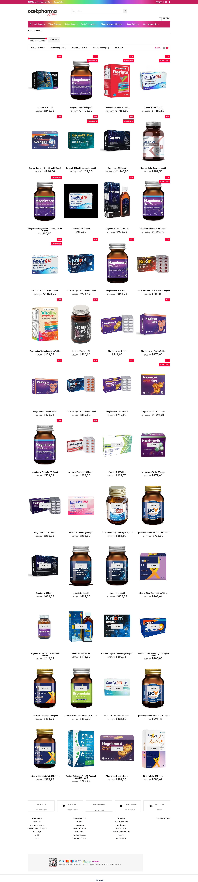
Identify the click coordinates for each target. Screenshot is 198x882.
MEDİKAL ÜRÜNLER (80, 835)
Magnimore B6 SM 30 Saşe (153, 472)
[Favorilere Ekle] (45, 84)
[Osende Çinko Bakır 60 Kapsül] (153, 140)
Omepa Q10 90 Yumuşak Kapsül (45, 291)
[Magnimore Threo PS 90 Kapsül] (153, 201)
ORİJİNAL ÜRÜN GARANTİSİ (121, 832)
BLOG (37, 838)
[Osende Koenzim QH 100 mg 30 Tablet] (45, 140)
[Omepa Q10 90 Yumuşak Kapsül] (45, 263)
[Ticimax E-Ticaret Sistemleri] (99, 880)
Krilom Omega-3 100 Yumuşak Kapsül (117, 654)
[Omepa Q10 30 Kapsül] (81, 201)
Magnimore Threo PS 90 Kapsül (153, 229)
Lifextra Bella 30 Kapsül (153, 776)
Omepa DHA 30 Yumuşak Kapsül (117, 716)
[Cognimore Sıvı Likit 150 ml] (117, 201)
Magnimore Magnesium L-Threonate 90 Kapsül (45, 229)
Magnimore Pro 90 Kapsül (81, 108)
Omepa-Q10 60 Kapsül (153, 108)
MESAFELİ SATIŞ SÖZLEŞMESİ (37, 828)
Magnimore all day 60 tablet (44, 412)
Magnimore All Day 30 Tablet (153, 351)
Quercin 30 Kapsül (81, 593)
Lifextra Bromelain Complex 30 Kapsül (81, 716)
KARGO (121, 835)
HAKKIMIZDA (37, 822)
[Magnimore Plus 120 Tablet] (153, 384)
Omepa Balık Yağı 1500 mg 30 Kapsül (117, 533)
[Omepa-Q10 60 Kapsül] (153, 80)
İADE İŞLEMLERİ (121, 838)
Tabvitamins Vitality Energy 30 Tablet (45, 351)
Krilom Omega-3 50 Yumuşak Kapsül (81, 412)
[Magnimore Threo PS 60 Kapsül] (45, 444)
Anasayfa (31, 24)
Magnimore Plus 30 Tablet (117, 776)
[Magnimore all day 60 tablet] (45, 384)
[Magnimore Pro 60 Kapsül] (117, 263)
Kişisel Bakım (70, 24)
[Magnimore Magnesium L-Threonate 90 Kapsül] (45, 201)
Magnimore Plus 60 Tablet (117, 412)
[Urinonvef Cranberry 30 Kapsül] (81, 444)
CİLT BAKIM (79, 822)
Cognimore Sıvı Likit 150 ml (117, 229)
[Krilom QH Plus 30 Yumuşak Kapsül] (81, 140)
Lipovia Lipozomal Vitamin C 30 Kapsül (153, 716)
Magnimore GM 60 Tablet (44, 533)
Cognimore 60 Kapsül (117, 168)
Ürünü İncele (53, 84)
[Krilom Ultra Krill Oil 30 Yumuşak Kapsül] (153, 263)
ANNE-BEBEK (80, 825)
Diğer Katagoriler (150, 24)
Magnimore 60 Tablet (117, 351)
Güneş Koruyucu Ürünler (111, 24)
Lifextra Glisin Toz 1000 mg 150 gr (153, 593)
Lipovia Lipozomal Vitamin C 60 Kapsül (153, 533)
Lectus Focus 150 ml (81, 654)
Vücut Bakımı (54, 24)
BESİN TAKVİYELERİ (79, 828)
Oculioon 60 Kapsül (45, 108)
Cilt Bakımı (38, 24)
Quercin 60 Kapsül (117, 593)
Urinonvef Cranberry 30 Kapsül (81, 472)
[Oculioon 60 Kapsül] (45, 80)
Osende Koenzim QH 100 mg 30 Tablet (45, 168)
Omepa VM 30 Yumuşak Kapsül (81, 533)
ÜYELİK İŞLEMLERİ (121, 825)
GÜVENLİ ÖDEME (121, 828)
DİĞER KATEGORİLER (79, 838)
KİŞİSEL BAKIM (79, 832)
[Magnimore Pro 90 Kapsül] (81, 80)
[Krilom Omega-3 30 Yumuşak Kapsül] (81, 263)
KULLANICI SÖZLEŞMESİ (37, 825)
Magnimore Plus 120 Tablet (153, 412)
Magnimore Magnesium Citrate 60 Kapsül (44, 654)
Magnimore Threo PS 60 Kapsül (45, 472)
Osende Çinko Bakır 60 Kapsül (153, 168)
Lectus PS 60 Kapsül (81, 351)
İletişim (159, 2)
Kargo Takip (58, 2)
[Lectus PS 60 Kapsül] (81, 323)
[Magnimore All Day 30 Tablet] (153, 323)
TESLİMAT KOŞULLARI (121, 822)
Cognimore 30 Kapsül (45, 593)
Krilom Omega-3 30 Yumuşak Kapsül (81, 291)
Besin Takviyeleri (88, 24)
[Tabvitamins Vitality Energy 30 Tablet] (45, 323)
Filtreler (53, 39)
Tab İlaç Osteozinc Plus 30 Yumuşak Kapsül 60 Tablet (81, 777)
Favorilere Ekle (45, 449)
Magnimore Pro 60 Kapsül (117, 291)
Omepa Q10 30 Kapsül (81, 229)
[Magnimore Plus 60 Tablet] (117, 384)
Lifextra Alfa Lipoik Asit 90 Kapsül (45, 776)
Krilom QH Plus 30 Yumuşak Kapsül (81, 168)
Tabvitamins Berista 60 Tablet (117, 108)
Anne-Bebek (132, 24)
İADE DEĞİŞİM (37, 832)
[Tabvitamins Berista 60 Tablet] (117, 80)
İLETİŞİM (37, 835)
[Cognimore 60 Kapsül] (117, 140)
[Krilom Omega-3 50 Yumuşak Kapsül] (81, 384)
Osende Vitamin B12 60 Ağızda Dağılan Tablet (153, 654)
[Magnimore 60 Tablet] (117, 323)
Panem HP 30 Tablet (117, 472)
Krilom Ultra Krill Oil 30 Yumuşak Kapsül (153, 291)
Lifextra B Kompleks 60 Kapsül (45, 716)
